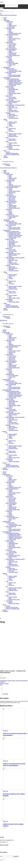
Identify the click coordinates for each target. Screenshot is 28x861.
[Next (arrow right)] (2, 860)
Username (2, 5)
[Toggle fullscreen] (3, 859)
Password (2, 6)
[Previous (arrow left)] (0, 860)
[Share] (2, 859)
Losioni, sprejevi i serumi (13, 680)
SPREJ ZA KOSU (4, 683)
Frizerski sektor (3, 680)
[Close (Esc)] (0, 859)
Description (5, 693)
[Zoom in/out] (4, 859)
